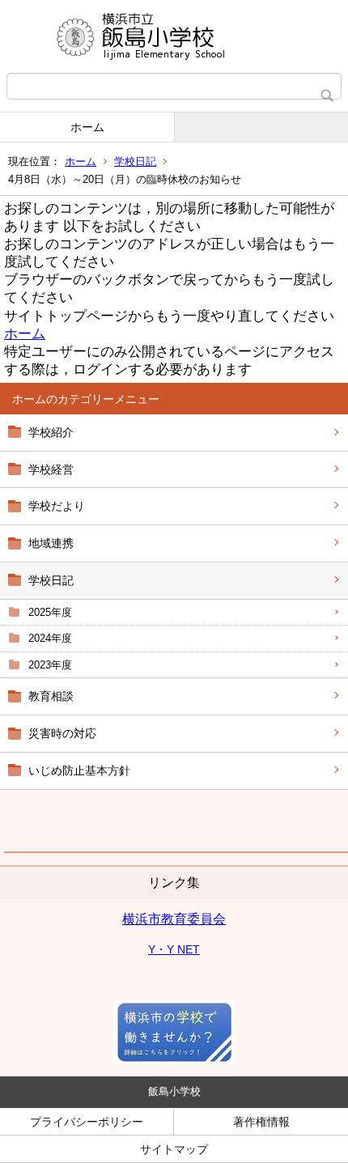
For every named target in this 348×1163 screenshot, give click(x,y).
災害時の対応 (62, 733)
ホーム (87, 127)
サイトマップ (174, 1149)
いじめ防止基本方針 (79, 770)
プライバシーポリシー (86, 1121)
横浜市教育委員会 (174, 919)
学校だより (56, 505)
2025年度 (50, 612)
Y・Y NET (174, 949)
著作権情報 (261, 1121)
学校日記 (135, 161)
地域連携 (51, 543)
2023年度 (50, 665)
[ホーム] (174, 36)
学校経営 (51, 469)
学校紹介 (51, 432)
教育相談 (51, 696)
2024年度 (50, 638)
